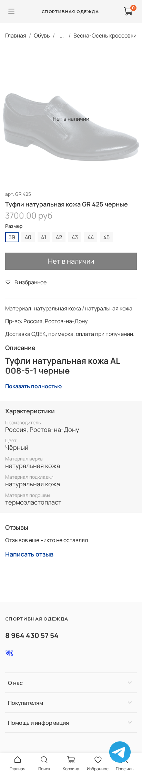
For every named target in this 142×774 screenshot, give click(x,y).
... (62, 35)
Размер (13, 226)
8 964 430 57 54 (32, 635)
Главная (15, 35)
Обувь (42, 35)
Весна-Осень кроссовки (104, 35)
